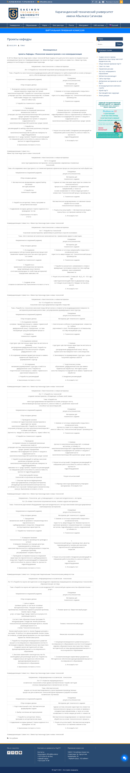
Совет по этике (104, 66)
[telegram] (103, 1)
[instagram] (96, 1)
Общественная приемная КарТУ (110, 64)
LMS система (99, 25)
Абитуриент (83, 25)
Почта (71, 25)
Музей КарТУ (103, 90)
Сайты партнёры (104, 79)
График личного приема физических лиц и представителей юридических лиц (111, 59)
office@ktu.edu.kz (46, 2)
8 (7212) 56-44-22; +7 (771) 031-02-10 (21, 2)
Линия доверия (104, 95)
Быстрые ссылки (112, 2)
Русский (115, 25)
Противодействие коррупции (109, 93)
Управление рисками (106, 69)
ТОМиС (22, 45)
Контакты (40, 752)
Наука (44, 25)
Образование (31, 25)
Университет (15, 25)
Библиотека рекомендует (108, 76)
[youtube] (99, 1)
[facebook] (92, 1)
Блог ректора (58, 25)
